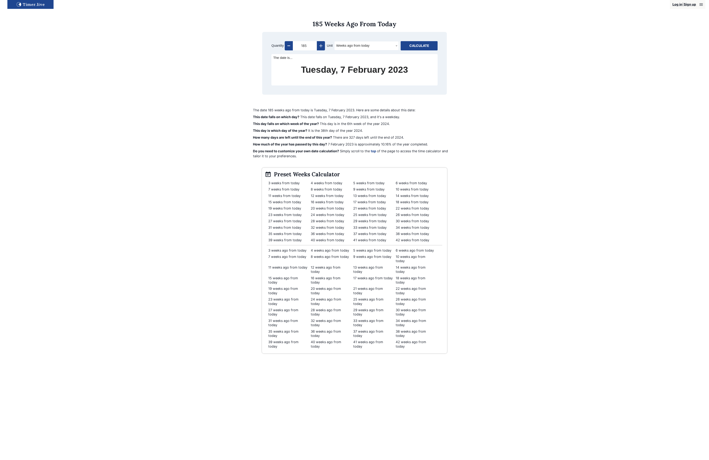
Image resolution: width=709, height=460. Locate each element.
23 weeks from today (285, 215)
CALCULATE (419, 46)
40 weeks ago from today (326, 344)
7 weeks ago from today (287, 257)
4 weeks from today (326, 183)
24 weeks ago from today (326, 301)
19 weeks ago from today (283, 291)
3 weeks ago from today (287, 250)
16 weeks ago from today (325, 280)
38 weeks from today (412, 234)
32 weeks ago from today (326, 323)
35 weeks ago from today (283, 333)
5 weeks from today (369, 183)
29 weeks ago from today (368, 312)
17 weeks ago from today (373, 278)
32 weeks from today (327, 227)
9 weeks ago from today (372, 257)
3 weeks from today (284, 183)
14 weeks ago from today (411, 269)
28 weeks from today (327, 221)
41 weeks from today (369, 240)
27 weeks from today (285, 221)
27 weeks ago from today (283, 312)
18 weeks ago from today (410, 280)
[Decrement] (289, 45)
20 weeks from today (327, 208)
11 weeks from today (284, 196)
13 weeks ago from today (368, 269)
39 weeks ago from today (283, 344)
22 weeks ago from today (411, 291)
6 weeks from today (411, 183)
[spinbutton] (305, 45)
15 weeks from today (284, 202)
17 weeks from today (369, 202)
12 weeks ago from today (325, 269)
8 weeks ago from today (330, 257)
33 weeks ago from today (368, 323)
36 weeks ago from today (326, 333)
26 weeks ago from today (411, 301)
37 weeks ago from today (368, 333)
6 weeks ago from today (415, 250)
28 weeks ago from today (326, 312)
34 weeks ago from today (411, 323)
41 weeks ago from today (368, 344)
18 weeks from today (412, 202)
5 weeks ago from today (372, 250)
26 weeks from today (412, 215)
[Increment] (321, 45)
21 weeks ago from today (368, 291)
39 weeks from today (285, 240)
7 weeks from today (283, 189)
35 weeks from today (285, 234)
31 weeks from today (284, 227)
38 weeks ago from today (411, 333)
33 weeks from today (370, 227)
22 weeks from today (412, 208)
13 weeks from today (369, 196)
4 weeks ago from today (330, 250)
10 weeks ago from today (410, 259)
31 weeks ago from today (283, 323)
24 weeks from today (327, 215)
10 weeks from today (412, 189)
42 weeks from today (412, 240)
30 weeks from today (412, 221)
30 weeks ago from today (411, 312)
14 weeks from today (412, 196)
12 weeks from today (327, 196)
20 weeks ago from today (326, 291)
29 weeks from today (370, 221)
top (373, 151)
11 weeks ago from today (287, 267)
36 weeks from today (327, 234)
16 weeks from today (327, 202)
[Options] (701, 4)
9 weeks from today (369, 189)
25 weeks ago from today (368, 301)
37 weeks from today (369, 234)
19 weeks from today (284, 208)
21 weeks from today (369, 208)
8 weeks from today (326, 189)
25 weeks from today (370, 215)
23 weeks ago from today (283, 301)
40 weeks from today (327, 240)
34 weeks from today (412, 227)
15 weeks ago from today (283, 280)
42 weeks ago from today (411, 344)
